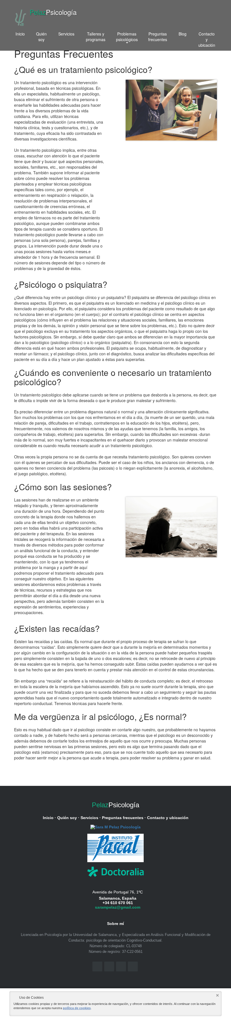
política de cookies (77, 1008)
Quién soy (41, 36)
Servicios (66, 34)
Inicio (20, 34)
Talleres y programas (95, 36)
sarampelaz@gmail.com (117, 907)
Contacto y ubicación (206, 39)
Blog (182, 34)
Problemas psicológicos (127, 36)
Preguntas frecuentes (157, 36)
